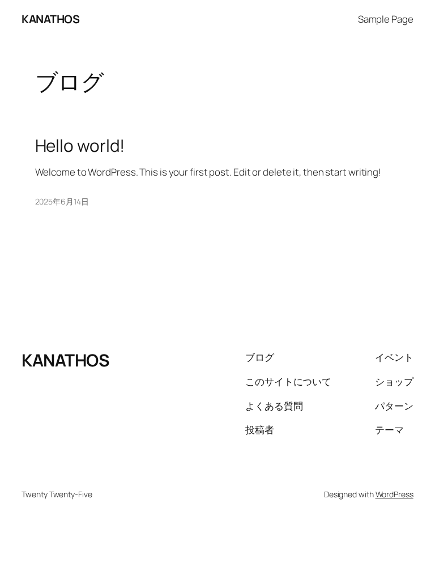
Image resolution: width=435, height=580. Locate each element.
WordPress (394, 494)
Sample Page (385, 18)
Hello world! (80, 145)
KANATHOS (50, 19)
